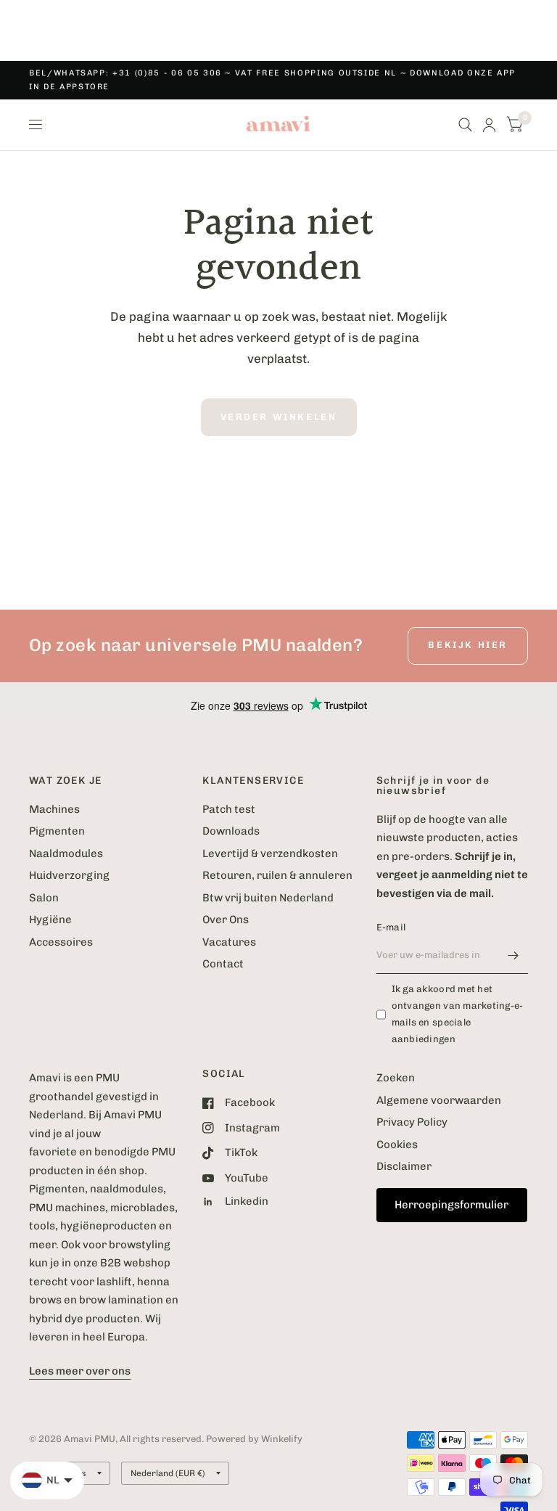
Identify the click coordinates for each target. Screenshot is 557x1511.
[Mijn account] (489, 124)
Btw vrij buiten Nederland (268, 897)
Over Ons (225, 919)
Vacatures (229, 942)
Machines (54, 809)
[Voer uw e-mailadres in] (513, 955)
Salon (44, 897)
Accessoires (61, 942)
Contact (223, 963)
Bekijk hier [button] (468, 644)
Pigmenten (57, 831)
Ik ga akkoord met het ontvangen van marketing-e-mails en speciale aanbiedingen (458, 1013)
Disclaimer (404, 1166)
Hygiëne (50, 919)
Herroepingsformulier (451, 1204)
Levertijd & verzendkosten (270, 853)
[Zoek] (465, 124)
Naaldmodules (66, 853)
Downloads (231, 831)
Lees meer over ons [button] (80, 1370)
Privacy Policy (411, 1122)
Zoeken (395, 1077)
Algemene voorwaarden (438, 1100)
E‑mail (391, 927)
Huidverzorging (69, 875)
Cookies (397, 1144)
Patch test (228, 809)
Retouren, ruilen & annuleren (277, 875)
